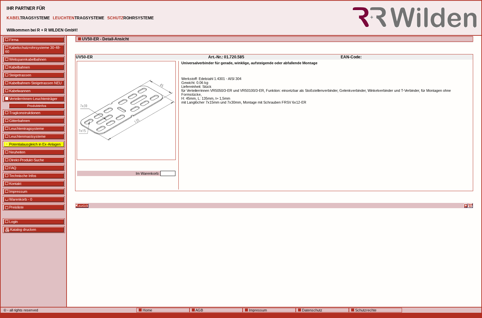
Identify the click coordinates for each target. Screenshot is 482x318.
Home (147, 310)
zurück (82, 206)
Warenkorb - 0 (20, 199)
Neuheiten (16, 152)
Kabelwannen (19, 91)
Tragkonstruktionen (24, 113)
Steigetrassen (19, 75)
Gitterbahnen (19, 121)
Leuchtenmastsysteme (27, 136)
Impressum (17, 191)
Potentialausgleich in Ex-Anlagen (34, 144)
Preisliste (16, 207)
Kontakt (14, 184)
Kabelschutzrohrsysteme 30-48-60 (33, 49)
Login (13, 222)
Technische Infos (22, 176)
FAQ (12, 168)
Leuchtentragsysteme (26, 128)
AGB (199, 310)
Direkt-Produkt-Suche (26, 160)
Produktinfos (36, 106)
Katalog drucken (22, 229)
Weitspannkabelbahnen (27, 59)
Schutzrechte (365, 310)
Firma (13, 40)
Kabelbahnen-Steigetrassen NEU (35, 83)
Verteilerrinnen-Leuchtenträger (32, 99)
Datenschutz (311, 310)
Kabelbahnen (19, 67)
